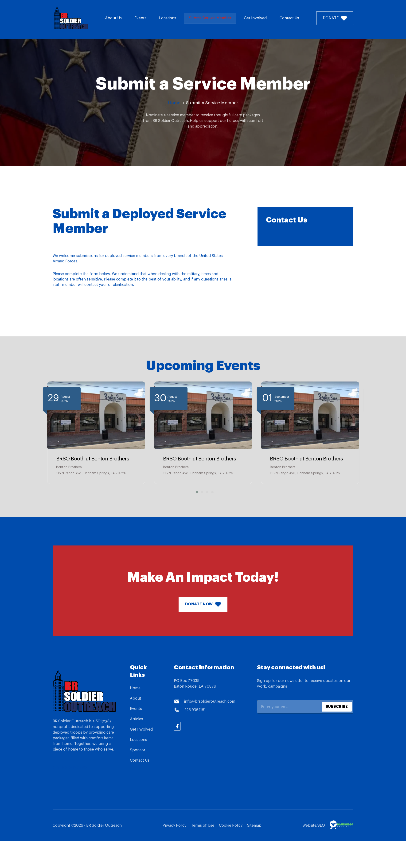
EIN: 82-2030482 (70, 768)
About (135, 698)
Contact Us (289, 18)
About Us (113, 18)
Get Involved (255, 18)
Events (140, 18)
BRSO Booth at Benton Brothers (92, 458)
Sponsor (137, 750)
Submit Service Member (210, 18)
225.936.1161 (195, 710)
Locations (167, 18)
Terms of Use (202, 825)
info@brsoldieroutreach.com (209, 701)
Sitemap (254, 825)
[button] (195, 492)
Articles (136, 719)
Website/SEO (313, 825)
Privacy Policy (174, 825)
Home (135, 688)
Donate (331, 18)
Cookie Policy (230, 825)
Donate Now (199, 604)
